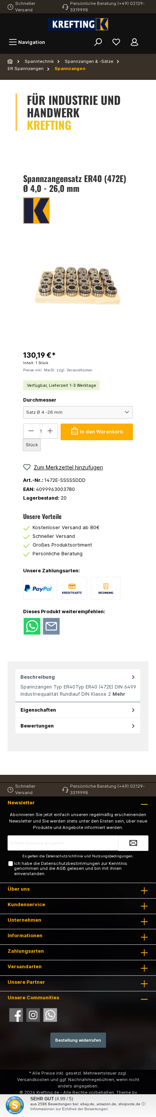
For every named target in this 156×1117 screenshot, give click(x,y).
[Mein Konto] (134, 42)
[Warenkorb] (148, 38)
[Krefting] (78, 210)
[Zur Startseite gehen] (78, 24)
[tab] (78, 686)
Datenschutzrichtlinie (64, 856)
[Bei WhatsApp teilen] (32, 626)
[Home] (11, 61)
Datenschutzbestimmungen (70, 863)
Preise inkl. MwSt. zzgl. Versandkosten (57, 370)
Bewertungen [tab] (37, 726)
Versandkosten (33, 1079)
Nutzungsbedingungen (112, 856)
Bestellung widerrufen (78, 1040)
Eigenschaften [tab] (38, 710)
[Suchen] (98, 42)
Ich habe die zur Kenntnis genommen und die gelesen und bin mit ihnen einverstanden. (70, 868)
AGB (61, 868)
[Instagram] (33, 1015)
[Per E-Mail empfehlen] (51, 626)
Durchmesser (39, 400)
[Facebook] (16, 1015)
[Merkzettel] (116, 42)
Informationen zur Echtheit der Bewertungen (69, 1109)
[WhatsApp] (50, 1015)
